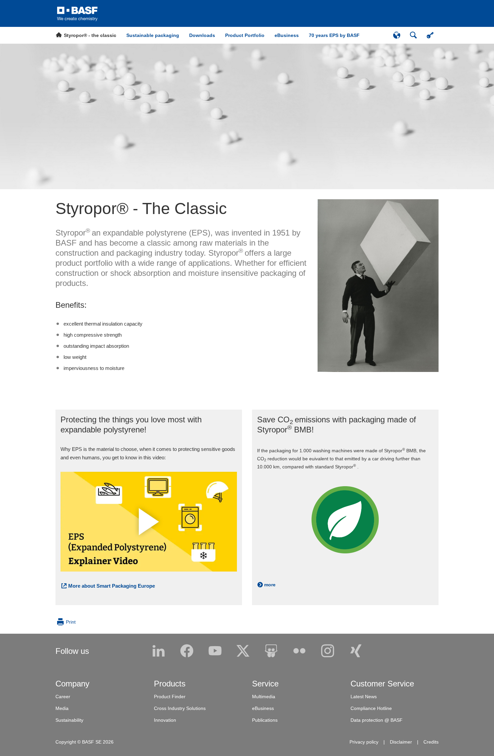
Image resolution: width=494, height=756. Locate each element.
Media (62, 708)
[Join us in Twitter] (243, 651)
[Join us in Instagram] (327, 651)
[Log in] (430, 35)
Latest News (364, 696)
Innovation (165, 720)
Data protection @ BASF (377, 720)
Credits (431, 742)
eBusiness (263, 708)
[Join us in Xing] (355, 651)
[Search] (413, 35)
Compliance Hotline (371, 708)
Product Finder (170, 696)
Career (62, 696)
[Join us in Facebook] (186, 651)
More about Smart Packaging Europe (111, 586)
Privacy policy (363, 742)
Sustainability (69, 720)
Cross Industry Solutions (180, 708)
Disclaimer (401, 742)
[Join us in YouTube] (215, 651)
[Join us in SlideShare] (271, 651)
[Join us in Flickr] (299, 651)
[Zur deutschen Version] (396, 35)
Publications (265, 720)
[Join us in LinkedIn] (158, 651)
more (270, 584)
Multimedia (263, 696)
